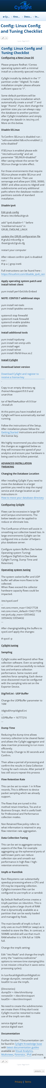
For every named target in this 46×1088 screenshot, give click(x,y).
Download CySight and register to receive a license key (20, 375)
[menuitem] (18, 1082)
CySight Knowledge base (28, 1043)
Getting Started (9, 432)
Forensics (20, 1054)
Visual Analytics (24, 1051)
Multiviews (7, 1054)
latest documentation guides (23, 1047)
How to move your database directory (22, 497)
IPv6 (29, 1054)
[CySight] (23, 6)
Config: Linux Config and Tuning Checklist (21, 28)
